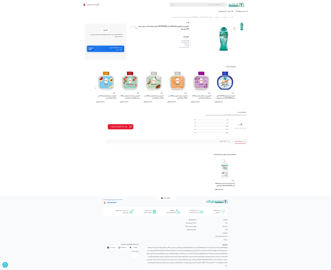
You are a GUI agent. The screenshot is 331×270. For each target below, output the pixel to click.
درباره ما (226, 240)
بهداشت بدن (223, 17)
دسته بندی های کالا (241, 11)
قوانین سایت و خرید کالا (190, 226)
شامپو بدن (216, 17)
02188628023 (111, 202)
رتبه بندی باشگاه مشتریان (221, 236)
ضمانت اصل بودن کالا (191, 223)
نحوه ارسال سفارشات (191, 230)
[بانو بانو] (236, 5)
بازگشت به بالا (167, 198)
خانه (231, 17)
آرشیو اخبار (225, 233)
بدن (228, 17)
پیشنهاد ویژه (222, 11)
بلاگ (226, 230)
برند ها (229, 11)
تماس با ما (225, 226)
